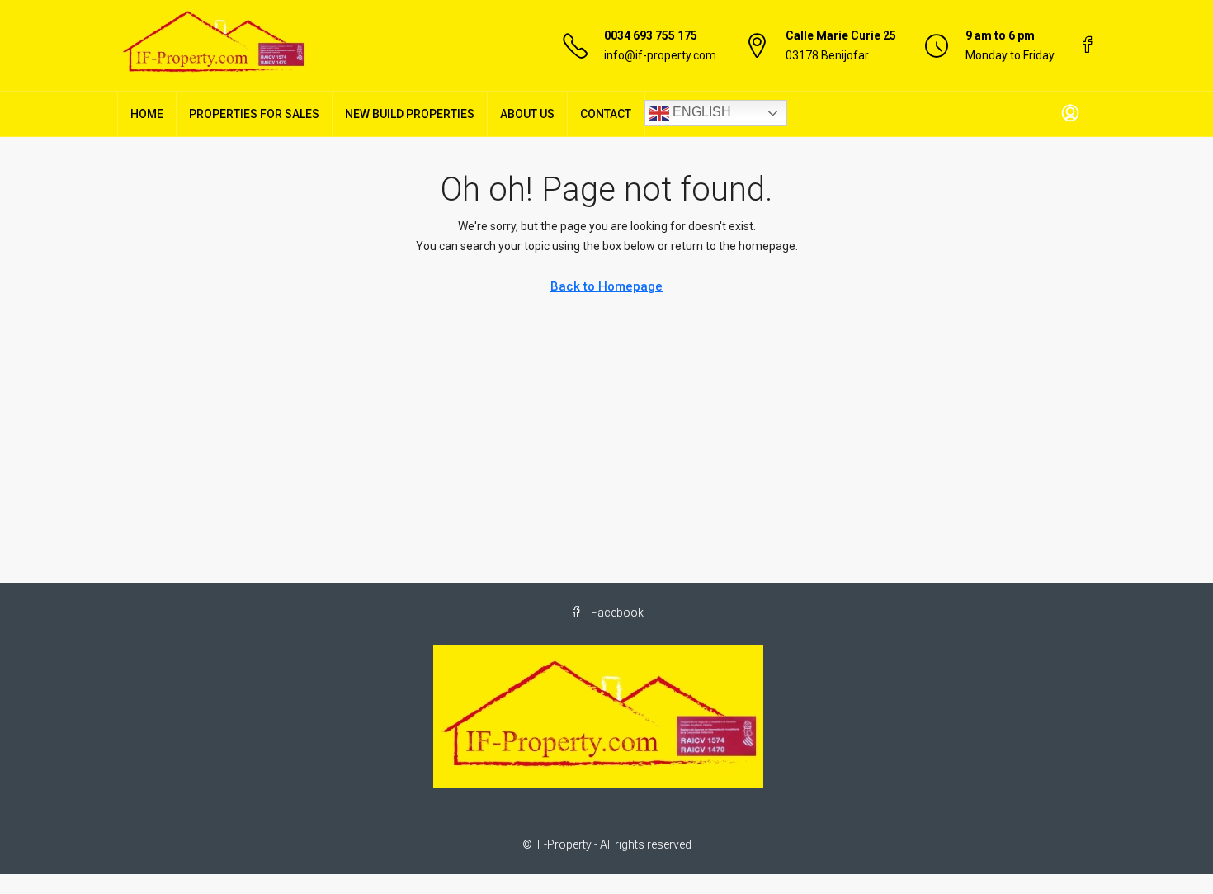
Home (146, 114)
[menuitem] (1070, 114)
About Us (527, 114)
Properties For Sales (254, 114)
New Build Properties (409, 114)
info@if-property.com (660, 55)
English (700, 112)
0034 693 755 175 (650, 35)
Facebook (616, 612)
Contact (605, 114)
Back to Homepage (606, 286)
